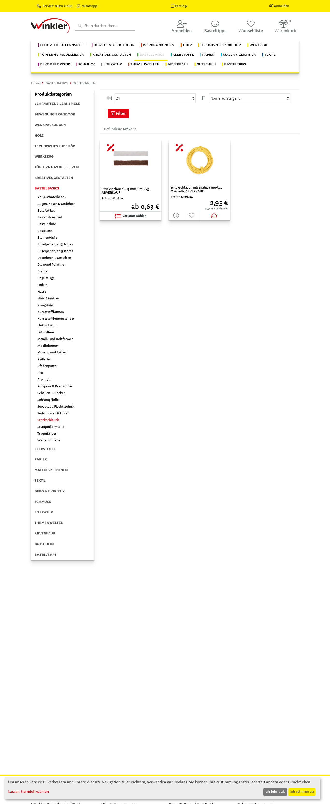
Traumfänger (46, 433)
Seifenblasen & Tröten (53, 413)
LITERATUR (44, 512)
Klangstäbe (45, 305)
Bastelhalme (46, 224)
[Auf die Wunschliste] (192, 215)
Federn (42, 285)
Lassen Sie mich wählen (28, 792)
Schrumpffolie (48, 400)
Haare (41, 291)
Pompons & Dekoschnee (55, 386)
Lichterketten (47, 325)
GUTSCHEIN (44, 544)
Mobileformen (48, 345)
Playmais (44, 379)
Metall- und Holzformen (55, 339)
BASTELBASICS (47, 188)
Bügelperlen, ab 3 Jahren (55, 244)
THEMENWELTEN (49, 523)
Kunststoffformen (50, 312)
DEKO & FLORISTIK (50, 491)
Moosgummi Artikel (52, 352)
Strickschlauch (48, 420)
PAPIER (41, 459)
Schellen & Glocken (51, 393)
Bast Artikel (46, 210)
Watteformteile (48, 440)
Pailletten (44, 359)
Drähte (42, 271)
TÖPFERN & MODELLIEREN (57, 167)
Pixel (40, 372)
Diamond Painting (50, 264)
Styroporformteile (50, 427)
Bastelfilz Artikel (49, 217)
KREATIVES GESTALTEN (54, 178)
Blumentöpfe (47, 237)
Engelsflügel (46, 278)
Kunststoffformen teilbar (55, 318)
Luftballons (45, 332)
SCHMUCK (43, 502)
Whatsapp (89, 6)
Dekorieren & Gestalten (54, 258)
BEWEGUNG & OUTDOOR (55, 114)
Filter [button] (120, 113)
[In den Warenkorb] (214, 215)
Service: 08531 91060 (58, 6)
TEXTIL (40, 480)
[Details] (176, 215)
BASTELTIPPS (46, 555)
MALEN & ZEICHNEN (51, 470)
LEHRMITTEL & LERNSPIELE (57, 104)
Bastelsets (44, 231)
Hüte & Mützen (48, 298)
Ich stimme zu (302, 792)
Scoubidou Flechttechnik (55, 406)
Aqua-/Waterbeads (51, 197)
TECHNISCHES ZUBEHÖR (55, 146)
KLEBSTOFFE (45, 449)
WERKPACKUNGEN (50, 125)
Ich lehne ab (275, 792)
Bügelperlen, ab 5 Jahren (55, 251)
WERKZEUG (44, 156)
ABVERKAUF (45, 533)
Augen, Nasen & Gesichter (56, 204)
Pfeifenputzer (47, 366)
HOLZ (39, 135)
